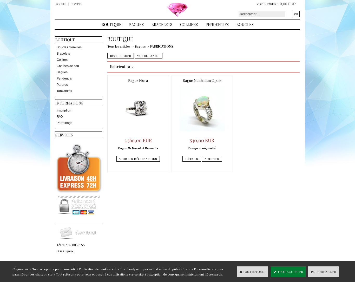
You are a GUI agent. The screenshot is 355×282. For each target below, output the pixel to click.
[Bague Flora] (138, 132)
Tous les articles (118, 46)
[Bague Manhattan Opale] (202, 132)
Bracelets (162, 24)
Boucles (245, 24)
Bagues (136, 24)
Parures (62, 85)
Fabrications (161, 46)
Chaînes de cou (68, 66)
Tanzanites (64, 91)
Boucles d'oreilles (69, 47)
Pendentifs (217, 24)
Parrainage (65, 123)
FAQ (60, 117)
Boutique (111, 24)
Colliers (189, 24)
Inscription (64, 110)
